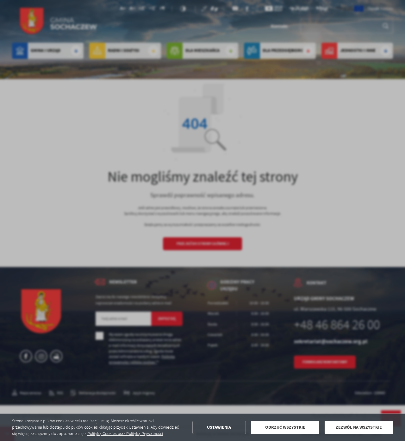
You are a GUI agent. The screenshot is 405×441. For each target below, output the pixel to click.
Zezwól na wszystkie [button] (359, 427)
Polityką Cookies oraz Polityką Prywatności (125, 433)
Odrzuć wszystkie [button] (285, 427)
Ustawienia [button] (219, 427)
